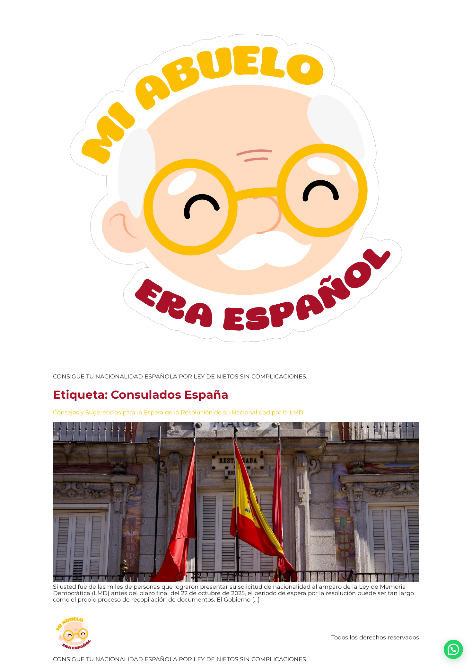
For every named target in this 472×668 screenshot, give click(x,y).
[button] (453, 649)
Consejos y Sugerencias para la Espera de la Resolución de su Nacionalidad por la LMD (178, 412)
